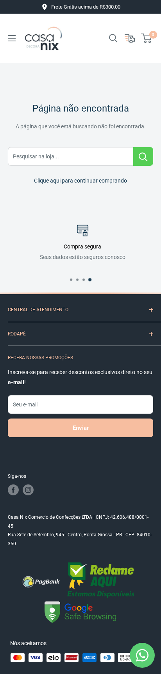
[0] (147, 38)
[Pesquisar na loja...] (143, 156)
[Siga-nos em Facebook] (13, 489)
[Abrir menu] (12, 38)
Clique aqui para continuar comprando (80, 180)
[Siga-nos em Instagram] (28, 489)
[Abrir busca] (113, 38)
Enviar (81, 427)
